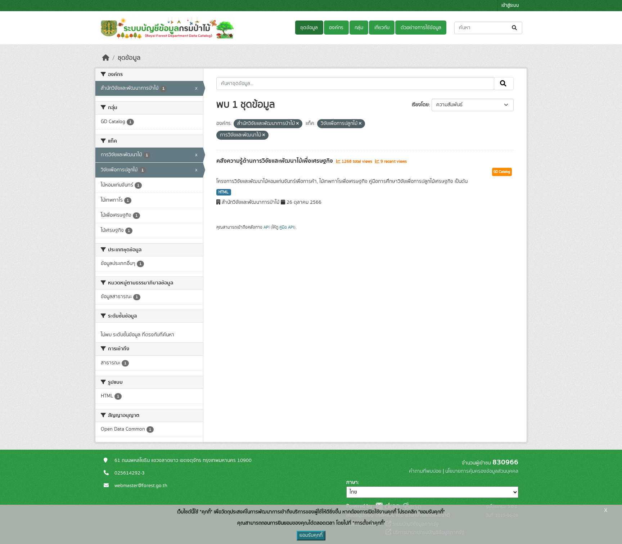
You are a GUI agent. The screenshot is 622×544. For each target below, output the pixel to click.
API (266, 227)
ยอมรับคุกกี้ (311, 535)
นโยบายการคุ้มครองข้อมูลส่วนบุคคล (481, 471)
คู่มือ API (286, 227)
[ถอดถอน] (297, 124)
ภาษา (352, 482)
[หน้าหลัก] (105, 58)
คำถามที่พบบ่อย (425, 471)
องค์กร (336, 27)
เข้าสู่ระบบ (510, 5)
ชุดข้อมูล (309, 27)
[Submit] (515, 28)
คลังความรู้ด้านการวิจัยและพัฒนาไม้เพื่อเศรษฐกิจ (275, 161)
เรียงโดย (420, 104)
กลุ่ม (359, 27)
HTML (223, 192)
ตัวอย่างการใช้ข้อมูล (421, 27)
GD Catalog (501, 171)
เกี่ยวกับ (381, 27)
